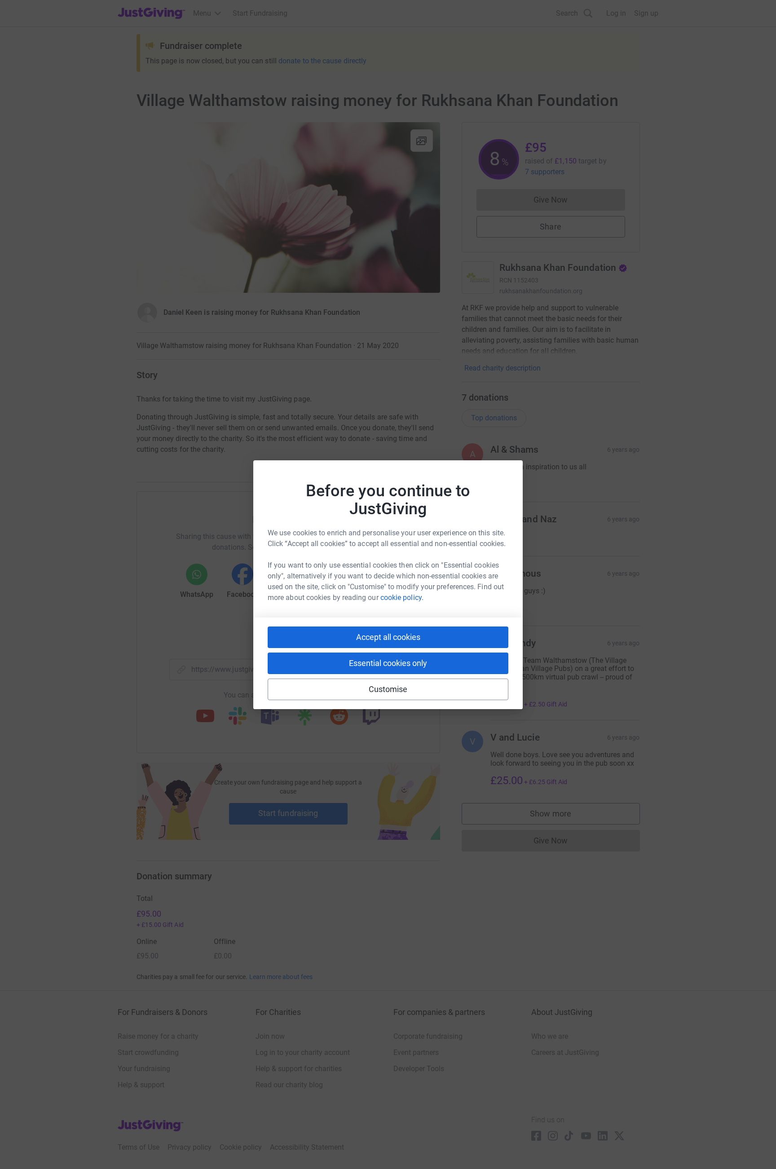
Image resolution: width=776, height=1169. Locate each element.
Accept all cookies (388, 637)
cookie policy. (401, 597)
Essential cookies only (388, 663)
